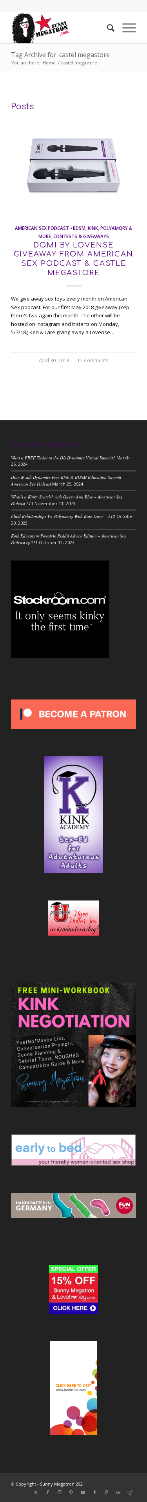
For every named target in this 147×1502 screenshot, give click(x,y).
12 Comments (93, 360)
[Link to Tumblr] (95, 1492)
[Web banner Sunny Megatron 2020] (61, 27)
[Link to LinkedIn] (118, 1492)
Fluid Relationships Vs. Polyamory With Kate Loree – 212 (63, 516)
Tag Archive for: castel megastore (60, 54)
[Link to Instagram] (59, 1492)
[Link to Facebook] (48, 1492)
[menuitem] (106, 27)
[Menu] (125, 27)
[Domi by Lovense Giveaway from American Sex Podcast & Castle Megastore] (73, 165)
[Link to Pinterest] (71, 1492)
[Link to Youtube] (83, 1492)
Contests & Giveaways (81, 236)
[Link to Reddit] (130, 1492)
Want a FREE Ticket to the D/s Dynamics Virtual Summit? (63, 458)
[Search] (106, 27)
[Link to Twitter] (36, 1492)
